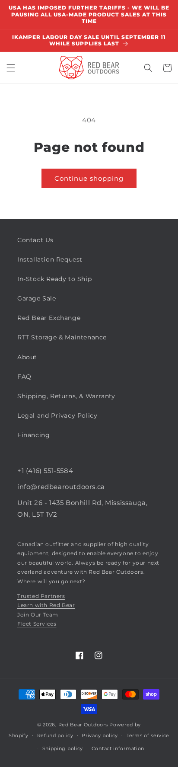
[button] (10, 67)
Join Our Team (37, 614)
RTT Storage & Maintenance (62, 337)
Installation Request (50, 259)
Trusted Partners (41, 596)
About (27, 357)
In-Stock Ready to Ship (54, 279)
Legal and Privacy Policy (57, 415)
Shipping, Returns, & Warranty (66, 396)
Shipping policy (62, 748)
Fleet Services (36, 623)
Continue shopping (89, 178)
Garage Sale (36, 298)
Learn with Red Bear (46, 605)
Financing (33, 435)
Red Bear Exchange (48, 318)
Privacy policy (100, 735)
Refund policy (55, 735)
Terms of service (148, 735)
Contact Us (35, 240)
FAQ (24, 376)
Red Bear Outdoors (83, 725)
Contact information (118, 748)
